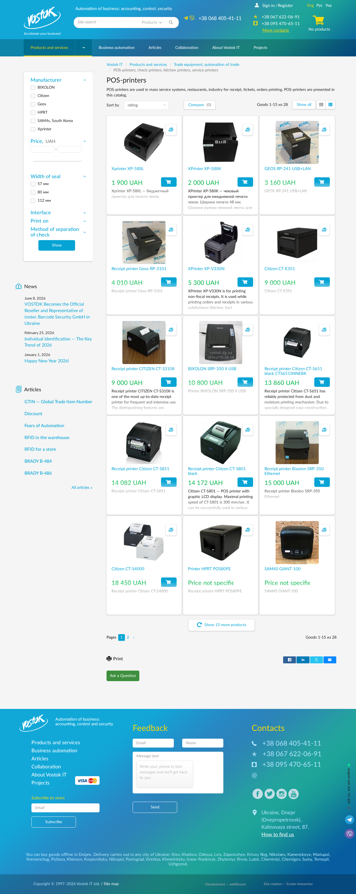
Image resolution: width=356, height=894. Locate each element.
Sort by (113, 105)
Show (57, 245)
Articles (155, 48)
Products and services (49, 48)
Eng (310, 6)
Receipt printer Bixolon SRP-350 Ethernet (294, 471)
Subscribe (53, 822)
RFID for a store (40, 449)
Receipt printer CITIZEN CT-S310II (143, 369)
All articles (80, 488)
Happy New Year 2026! (46, 361)
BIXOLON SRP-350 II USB (212, 369)
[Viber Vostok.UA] (350, 833)
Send (155, 807)
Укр (328, 6)
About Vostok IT (226, 48)
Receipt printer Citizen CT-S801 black (217, 471)
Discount (33, 414)
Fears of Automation (44, 426)
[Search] (171, 22)
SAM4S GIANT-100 (282, 569)
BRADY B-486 (38, 473)
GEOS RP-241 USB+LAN (287, 169)
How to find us (277, 834)
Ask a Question (123, 676)
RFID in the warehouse (46, 437)
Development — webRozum (225, 884)
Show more (224, 625)
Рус (320, 6)
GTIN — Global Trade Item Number (58, 402)
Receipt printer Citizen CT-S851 (140, 469)
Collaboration (186, 48)
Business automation (117, 48)
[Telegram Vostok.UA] (350, 820)
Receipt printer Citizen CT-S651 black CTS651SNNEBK (293, 371)
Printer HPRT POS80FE (209, 569)
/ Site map (109, 884)
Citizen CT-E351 (279, 269)
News (30, 286)
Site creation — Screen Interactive (288, 884)
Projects (260, 48)
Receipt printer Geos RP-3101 (139, 269)
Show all (304, 105)
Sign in (268, 6)
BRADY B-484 (38, 461)
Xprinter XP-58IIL (128, 169)
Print (118, 659)
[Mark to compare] (171, 129)
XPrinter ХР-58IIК (204, 169)
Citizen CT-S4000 (128, 569)
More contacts (276, 30)
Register (285, 6)
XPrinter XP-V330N (206, 269)
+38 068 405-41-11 (291, 743)
